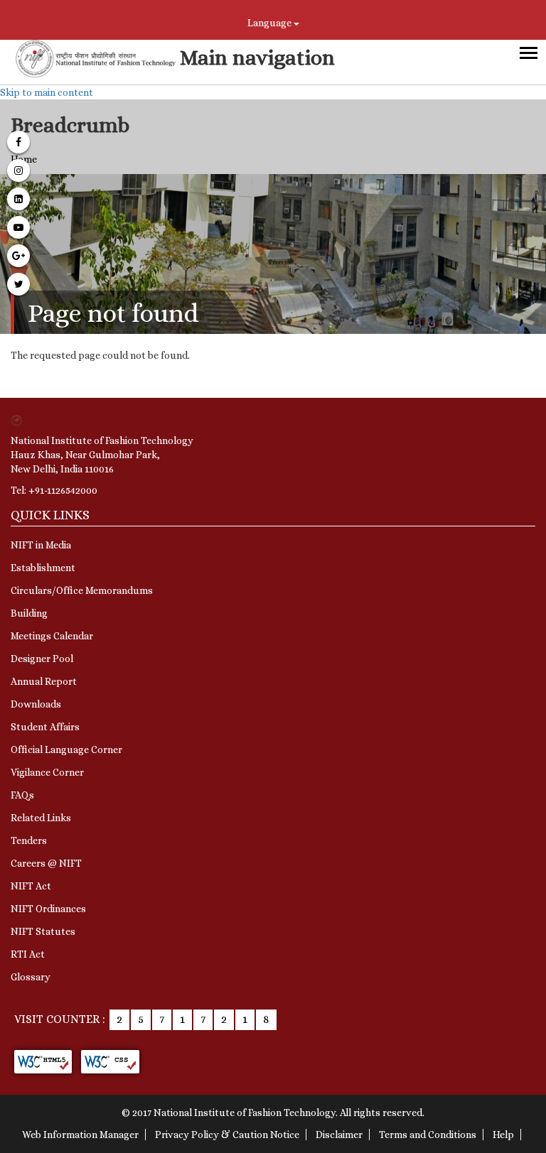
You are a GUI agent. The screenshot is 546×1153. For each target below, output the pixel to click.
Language (270, 22)
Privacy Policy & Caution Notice (227, 1134)
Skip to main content (46, 92)
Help (503, 1134)
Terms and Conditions (427, 1134)
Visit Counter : (59, 1019)
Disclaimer (339, 1134)
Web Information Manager (80, 1134)
